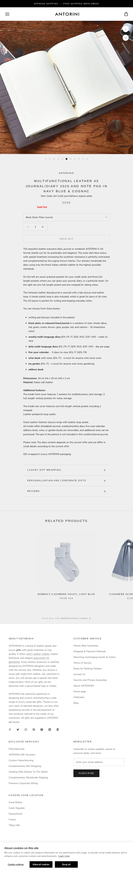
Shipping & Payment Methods (89, 651)
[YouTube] (42, 729)
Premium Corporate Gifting (23, 783)
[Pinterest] (34, 729)
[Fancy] (57, 729)
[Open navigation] (7, 14)
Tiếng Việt (14, 825)
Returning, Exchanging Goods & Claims (94, 657)
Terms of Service (82, 662)
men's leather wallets (38, 654)
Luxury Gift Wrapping (44, 470)
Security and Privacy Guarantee (90, 680)
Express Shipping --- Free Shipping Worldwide (66, 4)
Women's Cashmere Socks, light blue (66, 594)
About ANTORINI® (83, 685)
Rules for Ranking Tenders (87, 668)
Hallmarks (79, 697)
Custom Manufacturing (21, 760)
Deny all (66, 864)
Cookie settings (16, 864)
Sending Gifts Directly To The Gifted (28, 771)
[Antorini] (67, 14)
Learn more (64, 856)
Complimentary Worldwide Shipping (28, 777)
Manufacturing (16, 749)
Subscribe (86, 773)
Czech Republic (17, 808)
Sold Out (66, 239)
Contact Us (79, 674)
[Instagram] (26, 729)
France (12, 819)
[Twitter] (18, 729)
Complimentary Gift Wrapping (25, 766)
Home (45, 618)
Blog (75, 703)
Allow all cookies (41, 864)
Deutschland (15, 813)
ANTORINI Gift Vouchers (22, 754)
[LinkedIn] (49, 729)
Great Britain (15, 802)
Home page (79, 691)
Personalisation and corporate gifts (56, 480)
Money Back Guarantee (85, 645)
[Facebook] (10, 729)
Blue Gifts (54, 618)
